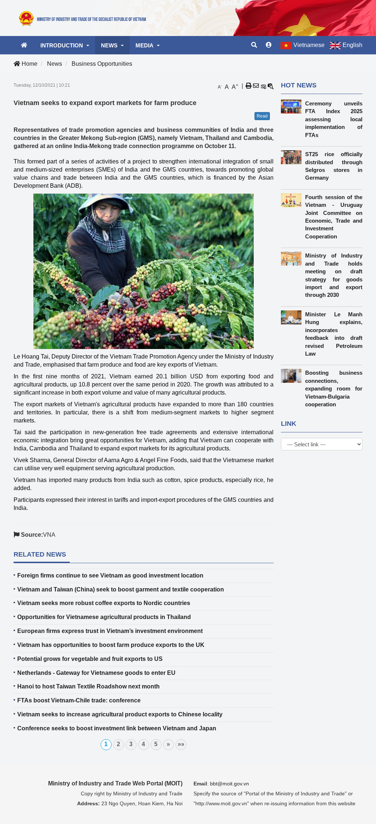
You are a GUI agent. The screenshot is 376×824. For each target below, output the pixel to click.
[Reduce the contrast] (271, 86)
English (352, 45)
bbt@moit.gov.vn (229, 784)
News (54, 64)
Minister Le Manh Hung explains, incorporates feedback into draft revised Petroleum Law (333, 334)
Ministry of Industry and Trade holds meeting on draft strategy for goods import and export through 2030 (333, 275)
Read (262, 116)
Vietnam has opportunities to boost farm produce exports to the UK (111, 645)
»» (181, 744)
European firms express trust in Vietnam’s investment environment (110, 631)
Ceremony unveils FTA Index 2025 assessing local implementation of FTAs (333, 119)
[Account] (268, 45)
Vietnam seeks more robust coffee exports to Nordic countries (103, 603)
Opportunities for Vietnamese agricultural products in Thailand (104, 617)
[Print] (249, 86)
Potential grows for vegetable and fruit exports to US (90, 659)
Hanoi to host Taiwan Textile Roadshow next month (88, 686)
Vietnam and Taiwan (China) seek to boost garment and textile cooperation (120, 589)
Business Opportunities (102, 64)
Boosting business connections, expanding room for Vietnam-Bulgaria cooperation (333, 388)
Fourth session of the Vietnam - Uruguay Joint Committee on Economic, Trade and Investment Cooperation (333, 217)
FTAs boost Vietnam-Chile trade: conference (79, 700)
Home (28, 64)
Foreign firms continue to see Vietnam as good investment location (110, 575)
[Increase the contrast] (263, 86)
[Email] (256, 86)
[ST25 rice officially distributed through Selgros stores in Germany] (293, 157)
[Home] (84, 18)
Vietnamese (309, 45)
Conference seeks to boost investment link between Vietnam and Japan (116, 728)
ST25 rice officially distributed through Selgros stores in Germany (333, 166)
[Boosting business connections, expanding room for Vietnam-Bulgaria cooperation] (293, 376)
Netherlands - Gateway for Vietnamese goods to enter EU (96, 673)
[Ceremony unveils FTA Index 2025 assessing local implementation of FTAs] (293, 107)
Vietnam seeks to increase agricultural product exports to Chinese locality (120, 714)
